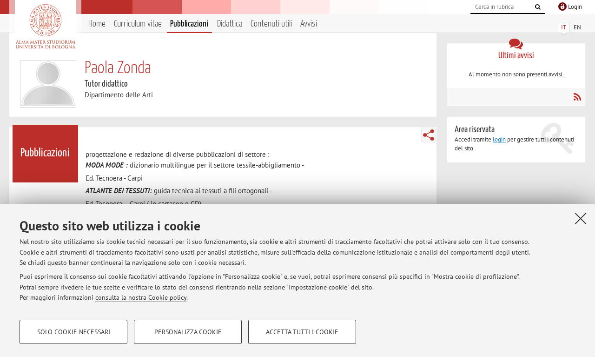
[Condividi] (428, 135)
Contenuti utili (271, 24)
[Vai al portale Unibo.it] (45, 26)
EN (577, 27)
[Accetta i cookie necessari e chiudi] (580, 218)
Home (97, 24)
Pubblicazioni (189, 24)
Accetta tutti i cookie (302, 332)
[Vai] (538, 7)
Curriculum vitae (138, 24)
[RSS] (577, 96)
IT (563, 27)
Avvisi (308, 24)
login (499, 139)
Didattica (229, 24)
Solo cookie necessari (73, 332)
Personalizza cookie (188, 332)
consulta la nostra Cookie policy (140, 297)
